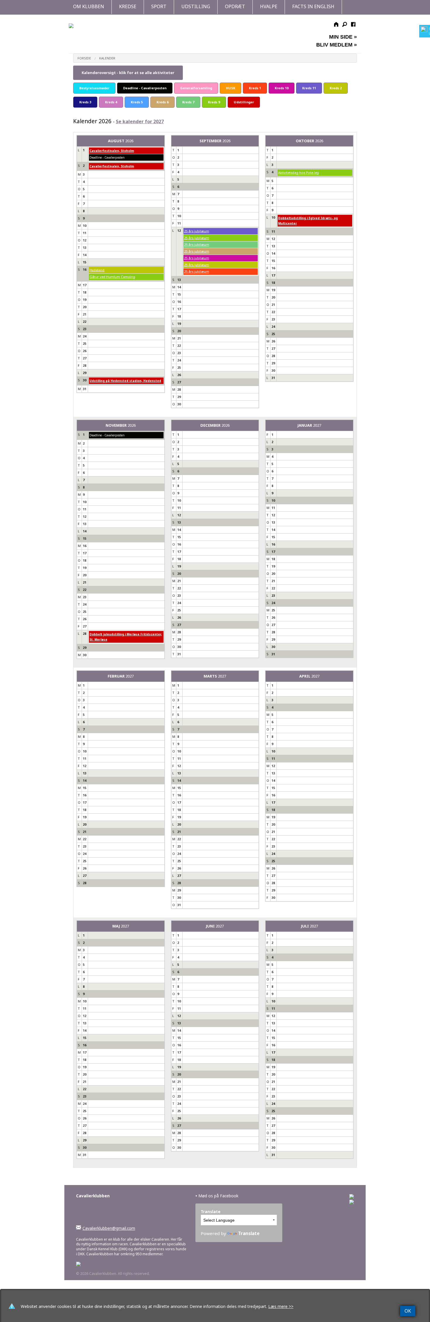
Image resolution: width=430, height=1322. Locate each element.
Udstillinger (244, 102)
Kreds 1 (255, 88)
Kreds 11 (309, 88)
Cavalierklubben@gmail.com (108, 1228)
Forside (84, 58)
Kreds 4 (111, 102)
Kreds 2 (336, 88)
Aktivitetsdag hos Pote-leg (298, 172)
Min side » (343, 37)
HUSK (230, 88)
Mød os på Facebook (216, 1195)
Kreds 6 (162, 102)
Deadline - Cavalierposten (144, 88)
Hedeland (97, 270)
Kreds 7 (188, 102)
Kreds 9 (214, 102)
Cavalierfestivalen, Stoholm (112, 151)
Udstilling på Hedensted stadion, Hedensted (125, 381)
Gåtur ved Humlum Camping (112, 277)
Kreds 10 (281, 88)
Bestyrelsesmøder (94, 88)
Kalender (107, 58)
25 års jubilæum (196, 231)
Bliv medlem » (336, 45)
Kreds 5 (137, 102)
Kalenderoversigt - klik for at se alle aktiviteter (128, 72)
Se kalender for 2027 (140, 121)
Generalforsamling (196, 88)
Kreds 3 (85, 102)
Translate (248, 1233)
